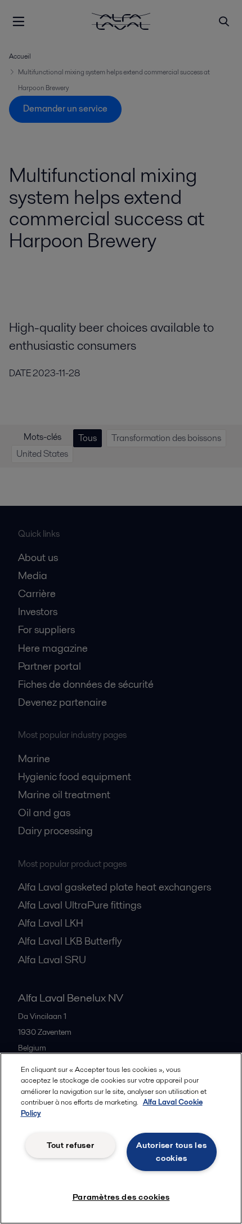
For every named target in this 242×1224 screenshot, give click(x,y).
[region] (121, 1138)
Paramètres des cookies (121, 1197)
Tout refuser (71, 1145)
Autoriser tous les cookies (171, 1152)
